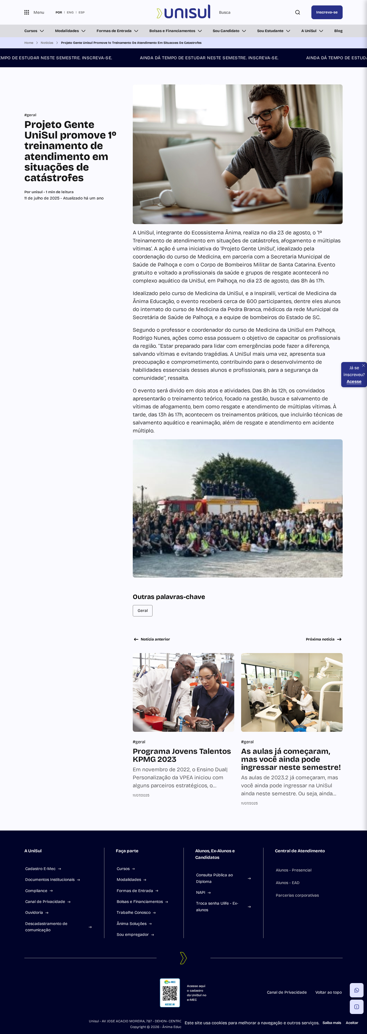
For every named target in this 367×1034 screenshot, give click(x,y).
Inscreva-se (327, 12)
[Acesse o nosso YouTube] (68, 992)
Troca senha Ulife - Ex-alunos (217, 906)
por (59, 12)
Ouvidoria (34, 912)
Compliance (36, 890)
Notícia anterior (155, 639)
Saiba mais (332, 1023)
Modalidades (67, 31)
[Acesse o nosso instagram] (40, 992)
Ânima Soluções (132, 923)
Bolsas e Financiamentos (172, 31)
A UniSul (309, 31)
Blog (338, 31)
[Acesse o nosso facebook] (26, 992)
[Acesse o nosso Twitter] (54, 992)
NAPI (200, 892)
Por (49, 192)
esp (82, 12)
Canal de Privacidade (45, 901)
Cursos (30, 31)
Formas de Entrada (114, 31)
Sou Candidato (226, 31)
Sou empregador (133, 934)
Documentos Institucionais (50, 879)
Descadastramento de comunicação (46, 926)
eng (70, 12)
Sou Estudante (270, 31)
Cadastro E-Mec (40, 868)
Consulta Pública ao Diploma (214, 878)
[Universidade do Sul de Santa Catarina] (183, 12)
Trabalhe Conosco (134, 912)
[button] (357, 990)
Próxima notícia (320, 639)
